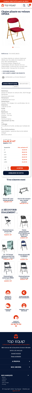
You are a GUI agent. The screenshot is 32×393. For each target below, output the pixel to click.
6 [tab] (19, 47)
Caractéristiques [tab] (10, 84)
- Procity (3, 384)
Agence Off (16, 391)
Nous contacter (16, 356)
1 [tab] (12, 47)
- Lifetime (4, 379)
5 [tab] (17, 47)
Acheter (20, 168)
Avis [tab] (16, 86)
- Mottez (3, 380)
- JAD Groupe (5, 382)
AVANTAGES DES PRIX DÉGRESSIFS (24, 297)
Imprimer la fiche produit (15, 77)
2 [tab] (14, 47)
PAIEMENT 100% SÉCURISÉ (24, 310)
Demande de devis (16, 173)
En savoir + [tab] (24, 84)
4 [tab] (16, 47)
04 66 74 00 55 (16, 353)
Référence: (4, 53)
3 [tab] (15, 47)
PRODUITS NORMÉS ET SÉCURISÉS (8, 298)
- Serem (3, 377)
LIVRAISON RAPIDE (8, 310)
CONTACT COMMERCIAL (16, 324)
